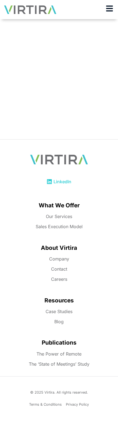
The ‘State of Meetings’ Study (59, 364)
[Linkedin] (49, 181)
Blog (59, 321)
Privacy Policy (77, 404)
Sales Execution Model (59, 226)
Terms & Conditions (45, 404)
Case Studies (59, 311)
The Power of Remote (59, 354)
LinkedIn (62, 181)
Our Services (59, 216)
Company (59, 259)
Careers (59, 279)
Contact (59, 269)
